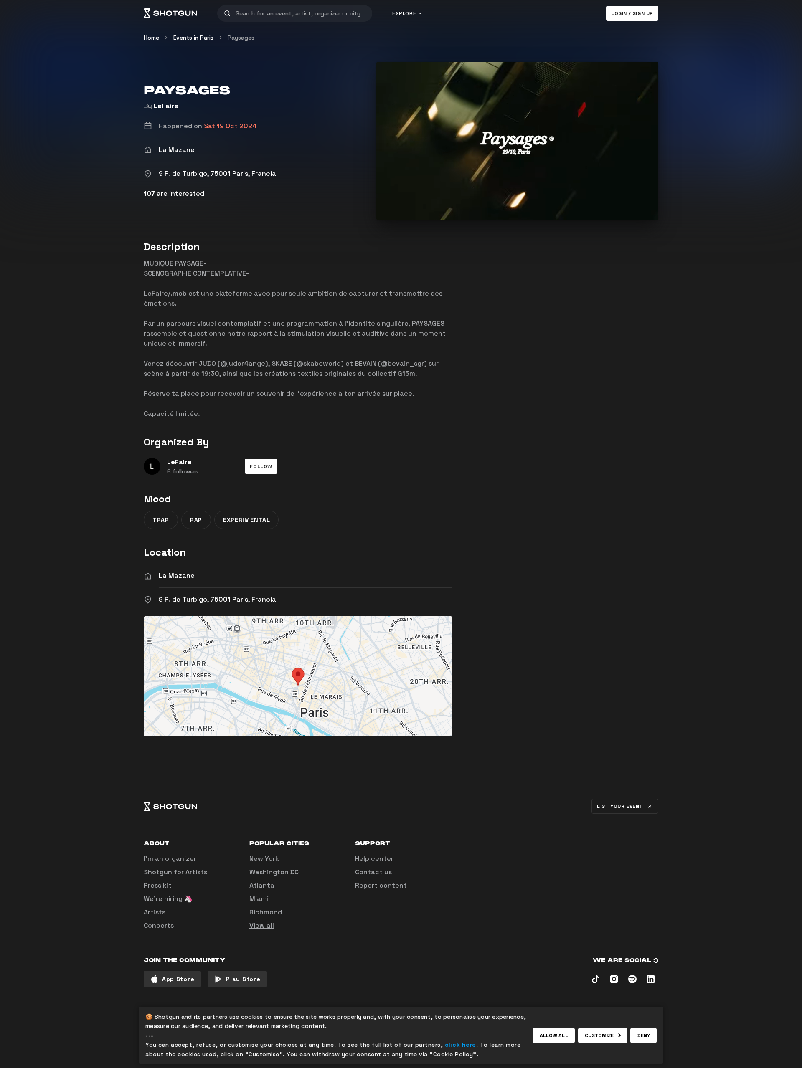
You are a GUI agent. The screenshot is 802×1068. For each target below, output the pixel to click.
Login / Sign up (632, 13)
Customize (599, 1035)
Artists (154, 912)
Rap (196, 520)
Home (151, 37)
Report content (381, 885)
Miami (259, 898)
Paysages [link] (241, 37)
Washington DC (274, 872)
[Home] (170, 13)
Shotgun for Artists (175, 872)
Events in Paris (193, 37)
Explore (404, 13)
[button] (261, 466)
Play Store (243, 979)
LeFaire (166, 105)
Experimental (246, 520)
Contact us (373, 872)
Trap (160, 520)
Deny (643, 1035)
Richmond (265, 912)
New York (264, 858)
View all (261, 925)
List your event (620, 806)
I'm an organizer (170, 858)
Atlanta (261, 885)
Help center (374, 858)
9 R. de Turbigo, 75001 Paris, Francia (217, 599)
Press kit (158, 885)
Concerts (159, 925)
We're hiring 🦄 (168, 898)
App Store (178, 979)
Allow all (554, 1035)
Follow (261, 466)
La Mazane (177, 575)
